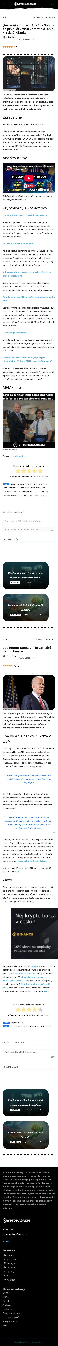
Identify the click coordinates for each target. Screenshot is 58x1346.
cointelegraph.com (19, 456)
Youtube (11, 1280)
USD (36, 495)
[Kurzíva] (8, 529)
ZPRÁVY (49, 495)
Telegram (11, 1268)
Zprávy (5, 17)
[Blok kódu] (28, 529)
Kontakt (6, 1241)
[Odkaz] (31, 529)
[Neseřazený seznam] (21, 529)
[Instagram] (5, 1263)
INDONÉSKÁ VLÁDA (38, 488)
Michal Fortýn (12, 37)
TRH (20, 495)
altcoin (13, 484)
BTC (40, 484)
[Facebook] (5, 1259)
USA (30, 495)
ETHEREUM (13, 488)
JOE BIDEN (7, 492)
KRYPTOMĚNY (27, 492)
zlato (42, 495)
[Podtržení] (11, 529)
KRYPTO (17, 492)
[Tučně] (5, 529)
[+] (37, 529)
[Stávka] (15, 529)
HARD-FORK (24, 488)
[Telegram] (5, 1268)
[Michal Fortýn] (4, 37)
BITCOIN (21, 484)
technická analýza (10, 495)
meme (37, 492)
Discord (10, 1255)
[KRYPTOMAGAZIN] (25, 4)
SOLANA (45, 492)
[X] (5, 1276)
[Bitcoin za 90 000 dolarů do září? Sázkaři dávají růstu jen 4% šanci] (26, 607)
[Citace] (24, 529)
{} (34, 529)
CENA (47, 484)
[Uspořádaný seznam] (18, 529)
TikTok (10, 1272)
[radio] (18, 471)
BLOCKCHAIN (31, 484)
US (25, 495)
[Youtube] (5, 1280)
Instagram (12, 1263)
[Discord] (5, 1255)
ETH (5, 488)
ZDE (25, 199)
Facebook (12, 1259)
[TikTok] (5, 1272)
